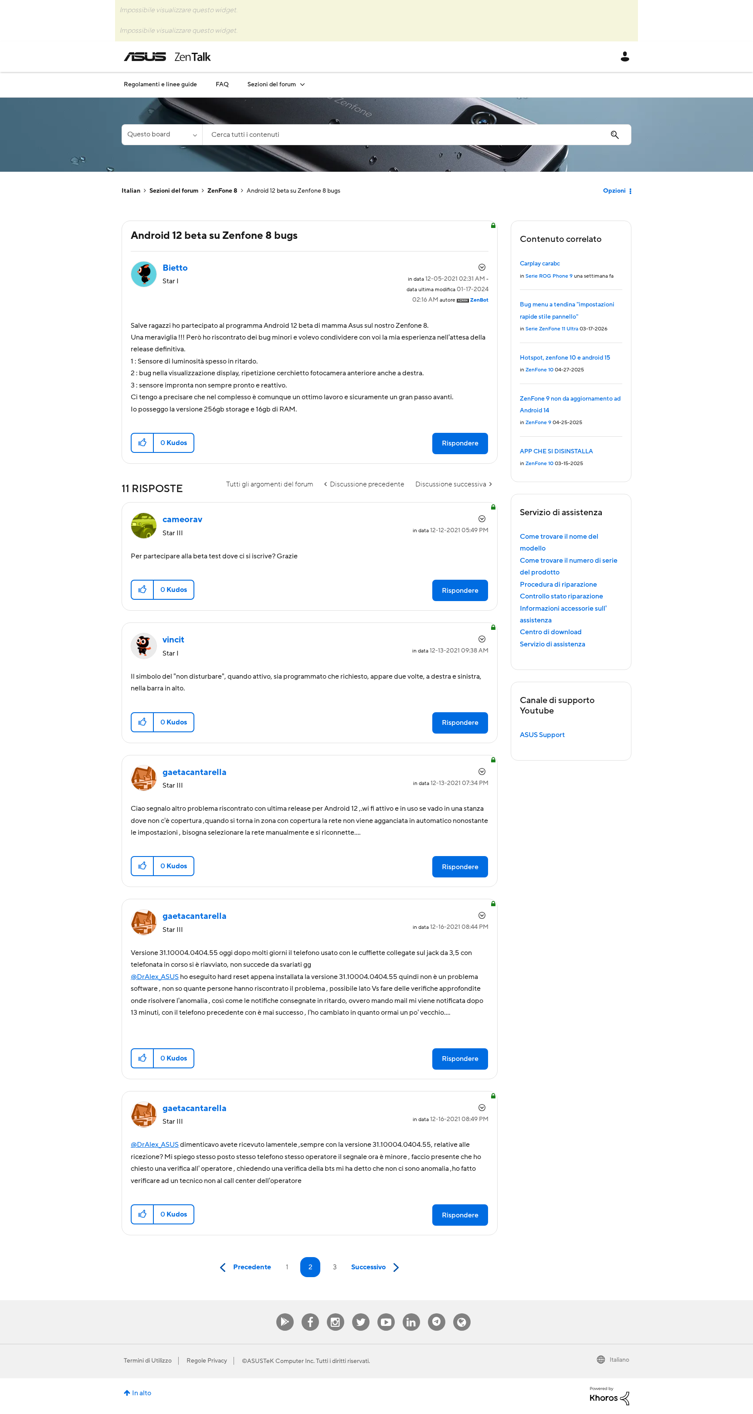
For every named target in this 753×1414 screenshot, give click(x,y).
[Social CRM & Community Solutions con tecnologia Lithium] (609, 1395)
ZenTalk (462, 1313)
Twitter (360, 1313)
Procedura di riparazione (558, 584)
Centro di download (551, 632)
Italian (131, 191)
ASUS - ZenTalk (167, 56)
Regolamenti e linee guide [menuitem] (160, 84)
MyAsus (285, 1313)
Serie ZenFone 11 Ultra (552, 329)
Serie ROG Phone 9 (549, 276)
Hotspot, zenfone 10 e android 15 (565, 358)
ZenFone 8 (222, 191)
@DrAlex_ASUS (155, 976)
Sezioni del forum (173, 191)
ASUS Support (542, 735)
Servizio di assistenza (552, 644)
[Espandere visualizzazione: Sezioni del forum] (302, 84)
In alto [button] (141, 1393)
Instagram (335, 1313)
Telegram (436, 1313)
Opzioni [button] (614, 191)
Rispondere (460, 443)
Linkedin (411, 1313)
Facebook (310, 1313)
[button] (143, 443)
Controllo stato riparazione (561, 596)
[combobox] (416, 134)
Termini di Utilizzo (148, 1361)
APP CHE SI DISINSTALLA (556, 451)
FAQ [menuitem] (222, 84)
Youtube (386, 1313)
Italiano (619, 1360)
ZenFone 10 (539, 370)
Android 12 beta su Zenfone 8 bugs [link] (293, 191)
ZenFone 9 (538, 422)
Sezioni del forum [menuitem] (272, 84)
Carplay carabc (540, 264)
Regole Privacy (207, 1361)
